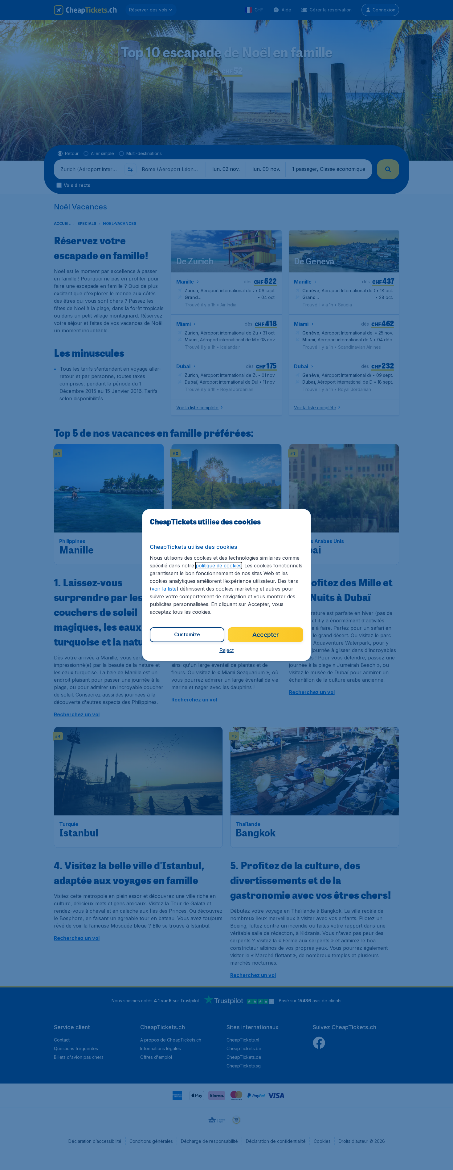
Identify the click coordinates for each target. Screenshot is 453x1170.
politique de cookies (219, 565)
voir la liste (164, 589)
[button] (226, 650)
